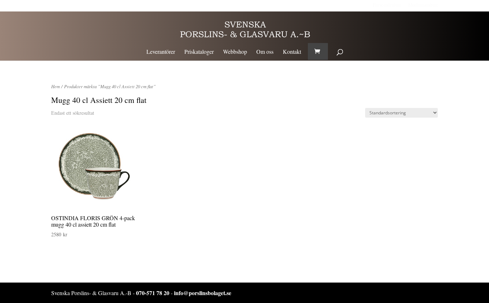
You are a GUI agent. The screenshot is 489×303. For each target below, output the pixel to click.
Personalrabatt (387, 4)
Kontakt (292, 52)
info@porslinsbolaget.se (202, 293)
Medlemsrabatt (423, 4)
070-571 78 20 (152, 293)
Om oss (264, 52)
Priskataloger (199, 52)
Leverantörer (160, 52)
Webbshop (235, 52)
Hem (55, 86)
